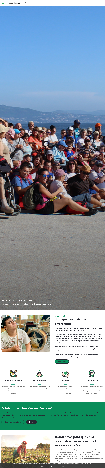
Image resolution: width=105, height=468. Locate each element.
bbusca (25, 3)
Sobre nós (62, 361)
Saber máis (42, 466)
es (103, 3)
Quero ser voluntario (13, 422)
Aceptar (63, 466)
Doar (31, 422)
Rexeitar (53, 466)
